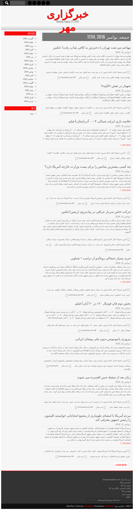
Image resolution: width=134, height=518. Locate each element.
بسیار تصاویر (90, 290)
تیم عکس (86, 72)
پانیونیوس (69, 361)
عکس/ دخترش (68, 72)
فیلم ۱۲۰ (120, 330)
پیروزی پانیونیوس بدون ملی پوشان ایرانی (103, 338)
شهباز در (58, 108)
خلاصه (62, 153)
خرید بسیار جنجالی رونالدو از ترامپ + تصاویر (101, 257)
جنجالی (69, 290)
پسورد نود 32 (126, 485)
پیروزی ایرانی (119, 366)
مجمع (123, 456)
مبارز (60, 72)
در (94, 244)
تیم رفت (94, 72)
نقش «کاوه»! (109, 113)
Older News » (120, 464)
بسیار (98, 290)
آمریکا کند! (113, 451)
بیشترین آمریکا (96, 198)
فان (56, 325)
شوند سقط (118, 407)
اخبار (115, 72)
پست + (75, 198)
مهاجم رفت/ (125, 77)
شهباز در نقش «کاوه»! (116, 85)
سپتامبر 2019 (28, 68)
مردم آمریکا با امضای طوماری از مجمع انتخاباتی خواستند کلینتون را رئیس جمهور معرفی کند (87, 417)
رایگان (128, 497)
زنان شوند (48, 402)
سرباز (90, 244)
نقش (117, 113)
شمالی (123, 158)
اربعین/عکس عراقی (94, 239)
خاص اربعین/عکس (123, 244)
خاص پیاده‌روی (109, 244)
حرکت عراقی (51, 239)
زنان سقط (57, 402)
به (99, 72)
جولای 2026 (28, 42)
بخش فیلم (85, 325)
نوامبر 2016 (28, 72)
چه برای (60, 198)
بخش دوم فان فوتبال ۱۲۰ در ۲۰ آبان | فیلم (103, 303)
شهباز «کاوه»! (68, 108)
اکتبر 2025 (29, 50)
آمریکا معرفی (102, 451)
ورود (31, 113)
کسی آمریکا (109, 203)
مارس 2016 (28, 101)
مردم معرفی (95, 456)
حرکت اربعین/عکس (78, 239)
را (115, 203)
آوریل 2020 (29, 64)
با (101, 72)
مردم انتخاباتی (114, 456)
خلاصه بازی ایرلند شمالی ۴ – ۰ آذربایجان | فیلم (100, 121)
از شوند (97, 402)
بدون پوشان (78, 361)
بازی (83, 153)
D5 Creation (89, 506)
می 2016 (29, 94)
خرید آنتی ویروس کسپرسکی (109, 500)
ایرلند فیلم (90, 153)
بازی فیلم (77, 153)
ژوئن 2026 (29, 46)
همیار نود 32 (126, 491)
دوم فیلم (62, 325)
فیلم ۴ (117, 158)
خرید (128, 295)
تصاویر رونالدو (78, 290)
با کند (80, 451)
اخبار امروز (107, 72)
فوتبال (127, 330)
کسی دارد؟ (99, 203)
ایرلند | (97, 153)
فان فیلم (50, 325)
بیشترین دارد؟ (85, 198)
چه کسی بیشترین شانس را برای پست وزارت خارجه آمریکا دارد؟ (88, 166)
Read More (126, 145)
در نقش (82, 108)
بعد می (77, 402)
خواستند (58, 451)
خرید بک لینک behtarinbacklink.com (117, 480)
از (101, 290)
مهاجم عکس (115, 77)
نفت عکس (96, 77)
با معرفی (73, 451)
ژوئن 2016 (29, 90)
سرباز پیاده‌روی (65, 244)
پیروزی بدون (108, 366)
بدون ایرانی (88, 361)
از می (90, 402)
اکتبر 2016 (29, 75)
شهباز (76, 108)
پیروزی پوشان (96, 366)
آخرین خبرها (122, 72)
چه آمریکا (68, 198)
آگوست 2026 (28, 39)
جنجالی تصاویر (60, 290)
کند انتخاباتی (49, 451)
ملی (76, 366)
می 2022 (29, 57)
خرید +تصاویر (120, 295)
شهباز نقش (49, 108)
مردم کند (104, 456)
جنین (71, 402)
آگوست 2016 (28, 83)
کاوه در (127, 113)
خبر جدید (78, 72)
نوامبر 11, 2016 (122, 52)
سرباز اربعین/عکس (79, 244)
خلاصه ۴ (56, 153)
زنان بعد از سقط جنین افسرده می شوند (104, 376)
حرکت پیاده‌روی (64, 239)
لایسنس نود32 (125, 482)
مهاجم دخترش (51, 72)
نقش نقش (99, 113)
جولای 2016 (28, 86)
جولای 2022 (28, 53)
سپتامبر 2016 (28, 79)
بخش (100, 325)
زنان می (127, 407)
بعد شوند (84, 402)
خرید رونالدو (109, 295)
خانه (67, 27)
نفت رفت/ (105, 77)
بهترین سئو (126, 494)
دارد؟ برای (121, 203)
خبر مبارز (82, 77)
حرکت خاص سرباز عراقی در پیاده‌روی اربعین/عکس (96, 211)
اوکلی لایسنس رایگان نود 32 (120, 488)
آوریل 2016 (29, 97)
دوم (67, 325)
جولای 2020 (28, 61)
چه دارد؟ (53, 198)
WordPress (109, 506)
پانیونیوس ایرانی (58, 361)
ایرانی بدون (98, 361)
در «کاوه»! (91, 108)
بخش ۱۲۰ (93, 325)
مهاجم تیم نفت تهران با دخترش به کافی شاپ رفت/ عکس (92, 47)
